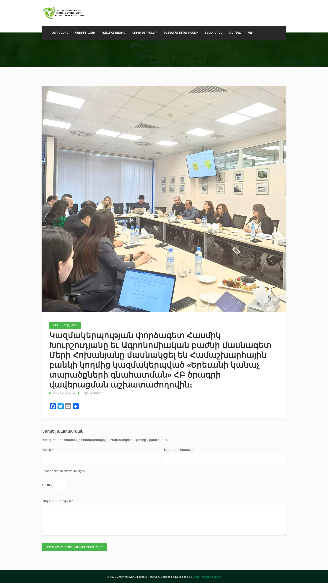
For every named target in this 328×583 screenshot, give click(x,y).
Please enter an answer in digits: (63, 471)
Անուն (47, 449)
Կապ (251, 32)
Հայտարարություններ (180, 32)
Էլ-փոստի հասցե (178, 449)
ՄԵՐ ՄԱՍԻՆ (60, 32)
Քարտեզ (235, 32)
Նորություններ (144, 32)
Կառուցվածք (85, 32)
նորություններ (92, 393)
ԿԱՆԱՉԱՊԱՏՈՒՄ (113, 32)
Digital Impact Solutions (207, 576)
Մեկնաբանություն (57, 501)
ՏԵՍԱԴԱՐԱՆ (213, 32)
